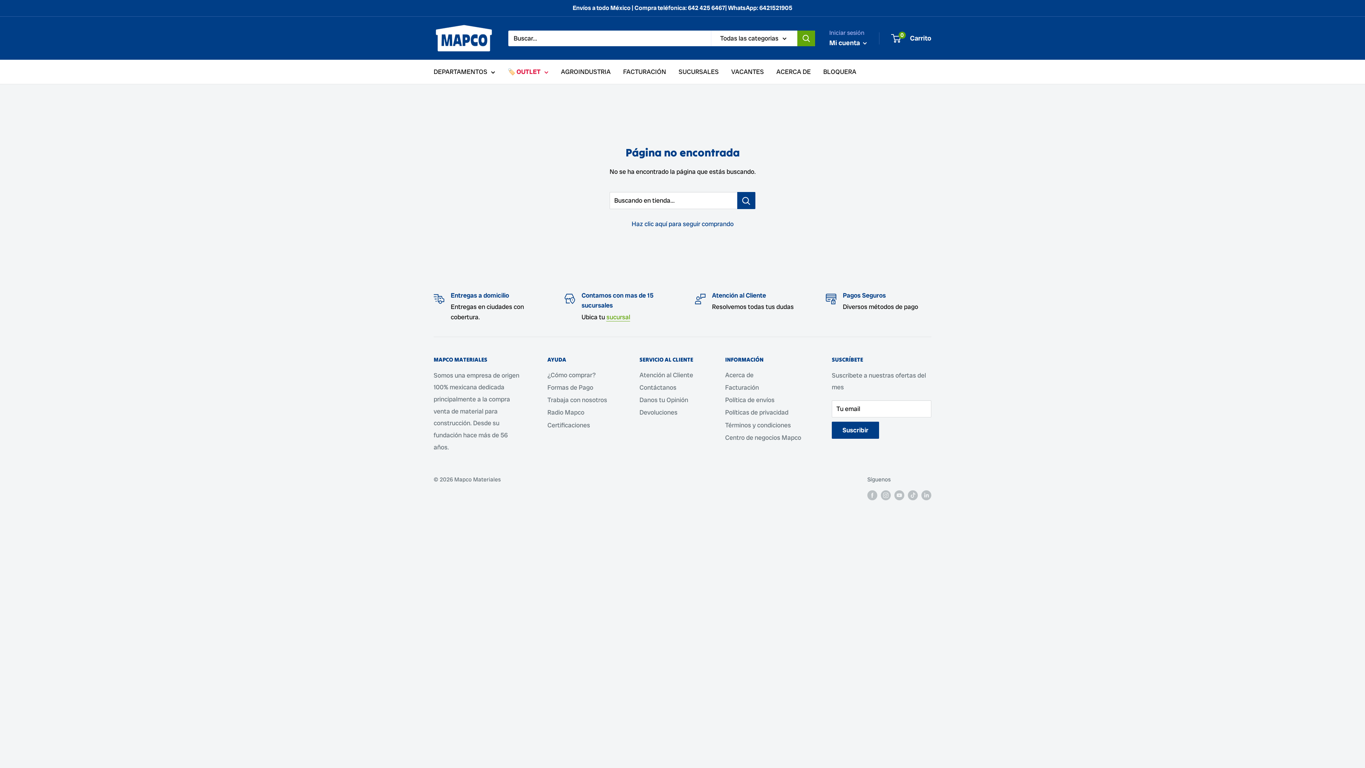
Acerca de (739, 375)
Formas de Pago (570, 387)
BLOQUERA (839, 72)
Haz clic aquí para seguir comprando (683, 224)
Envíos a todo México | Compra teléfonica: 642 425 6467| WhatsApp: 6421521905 (682, 8)
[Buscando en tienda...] (746, 200)
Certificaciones (568, 425)
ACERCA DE (793, 72)
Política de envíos (750, 400)
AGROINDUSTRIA (586, 72)
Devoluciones (658, 412)
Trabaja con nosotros (577, 400)
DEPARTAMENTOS (460, 72)
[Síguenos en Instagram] (886, 495)
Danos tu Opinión (663, 400)
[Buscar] (806, 38)
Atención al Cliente (666, 375)
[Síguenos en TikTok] (913, 495)
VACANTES (747, 72)
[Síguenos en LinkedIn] (926, 495)
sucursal (618, 317)
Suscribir (855, 430)
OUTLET (528, 72)
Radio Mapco (565, 412)
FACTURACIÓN (644, 72)
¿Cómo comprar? (571, 375)
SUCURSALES (699, 72)
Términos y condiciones (758, 425)
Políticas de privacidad (756, 412)
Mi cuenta (845, 42)
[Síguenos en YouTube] (899, 495)
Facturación (742, 387)
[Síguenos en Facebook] (872, 495)
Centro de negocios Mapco (763, 437)
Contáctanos (657, 387)
